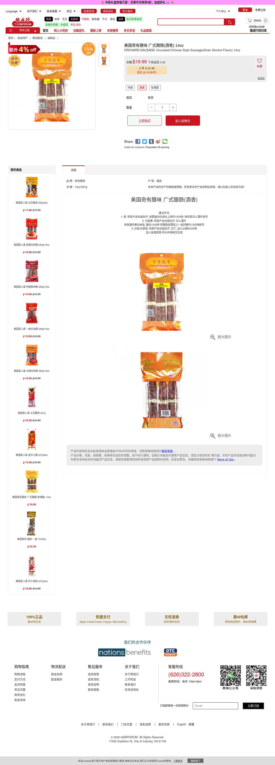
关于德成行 (132, 674)
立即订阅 (253, 706)
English (182, 724)
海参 (120, 19)
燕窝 (48, 19)
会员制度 (20, 684)
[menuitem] (20, 11)
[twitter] (144, 141)
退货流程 (93, 679)
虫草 (57, 19)
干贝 (104, 19)
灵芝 (64, 19)
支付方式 (20, 679)
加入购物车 (182, 121)
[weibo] (158, 141)
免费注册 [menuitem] (260, 10)
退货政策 (93, 674)
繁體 (191, 724)
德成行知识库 (258, 30)
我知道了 (195, 760)
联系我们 (130, 684)
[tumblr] (151, 141)
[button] (35, 31)
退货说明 (93, 684)
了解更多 (178, 760)
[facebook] (137, 141)
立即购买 (145, 121)
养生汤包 (75, 24)
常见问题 (20, 689)
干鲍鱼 (85, 19)
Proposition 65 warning (157, 147)
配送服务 (56, 679)
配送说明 (56, 674)
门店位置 (126, 724)
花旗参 (74, 19)
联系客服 (93, 689)
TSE (23, 22)
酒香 (142, 87)
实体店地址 (132, 689)
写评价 (261, 78)
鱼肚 (112, 19)
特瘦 (130, 87)
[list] (97, 21)
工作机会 (130, 679)
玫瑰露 (155, 87)
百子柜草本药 (134, 19)
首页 (45, 30)
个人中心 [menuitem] (221, 11)
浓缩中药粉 (51, 24)
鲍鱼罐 (95, 19)
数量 (129, 107)
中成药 (64, 24)
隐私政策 (145, 724)
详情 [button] (73, 170)
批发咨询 (20, 700)
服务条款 (167, 451)
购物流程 (20, 674)
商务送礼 (20, 694)
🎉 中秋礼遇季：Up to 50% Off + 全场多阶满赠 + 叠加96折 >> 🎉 (137, 2)
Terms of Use (225, 459)
